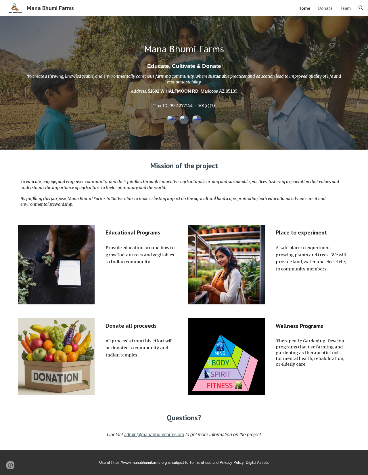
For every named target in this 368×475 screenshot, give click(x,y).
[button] (361, 8)
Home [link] (304, 8)
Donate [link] (325, 8)
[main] (184, 49)
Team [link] (345, 8)
